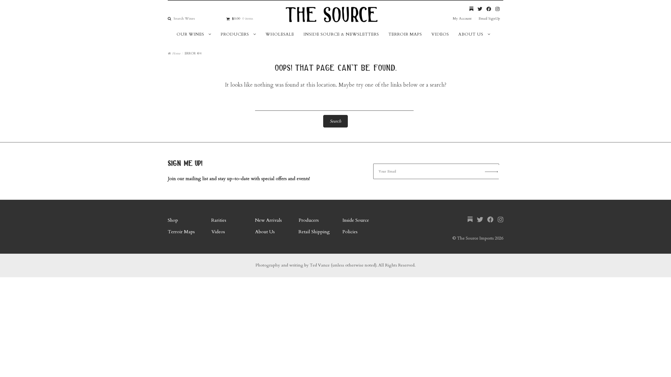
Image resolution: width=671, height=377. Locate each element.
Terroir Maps (405, 34)
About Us (470, 34)
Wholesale (280, 34)
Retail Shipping (314, 232)
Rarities (218, 220)
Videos (440, 34)
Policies (350, 232)
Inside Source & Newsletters (341, 34)
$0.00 (242, 18)
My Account (462, 18)
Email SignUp (489, 18)
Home (176, 53)
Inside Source (355, 220)
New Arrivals (268, 220)
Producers (235, 34)
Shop (173, 220)
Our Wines (190, 34)
